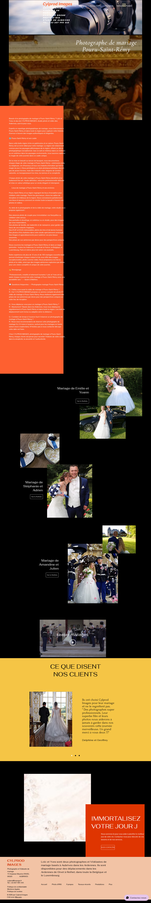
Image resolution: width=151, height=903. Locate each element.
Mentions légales (13, 889)
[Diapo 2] (75, 755)
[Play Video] (73, 642)
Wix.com (18, 897)
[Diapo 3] (79, 755)
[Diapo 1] (71, 755)
